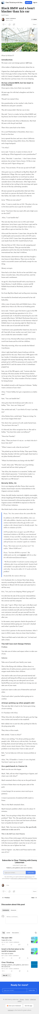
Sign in (35, 2)
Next (32, 897)
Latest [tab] (8, 933)
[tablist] (9, 910)
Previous (7, 897)
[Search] (36, 933)
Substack (10, 1010)
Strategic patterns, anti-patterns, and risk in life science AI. (14, 965)
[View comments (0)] (9, 24)
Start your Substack (15, 1006)
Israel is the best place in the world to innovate (12, 950)
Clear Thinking (7, 962)
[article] (19, 941)
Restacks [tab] (13, 910)
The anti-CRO (6, 938)
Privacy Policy (33, 878)
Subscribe (28, 2)
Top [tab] (4, 933)
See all (5, 975)
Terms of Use (28, 876)
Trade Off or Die (6, 940)
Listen (35, 19)
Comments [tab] (6, 910)
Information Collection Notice (19, 878)
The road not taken (7, 953)
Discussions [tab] (15, 933)
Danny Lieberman (11, 18)
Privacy (22, 999)
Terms (27, 999)
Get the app (28, 1006)
